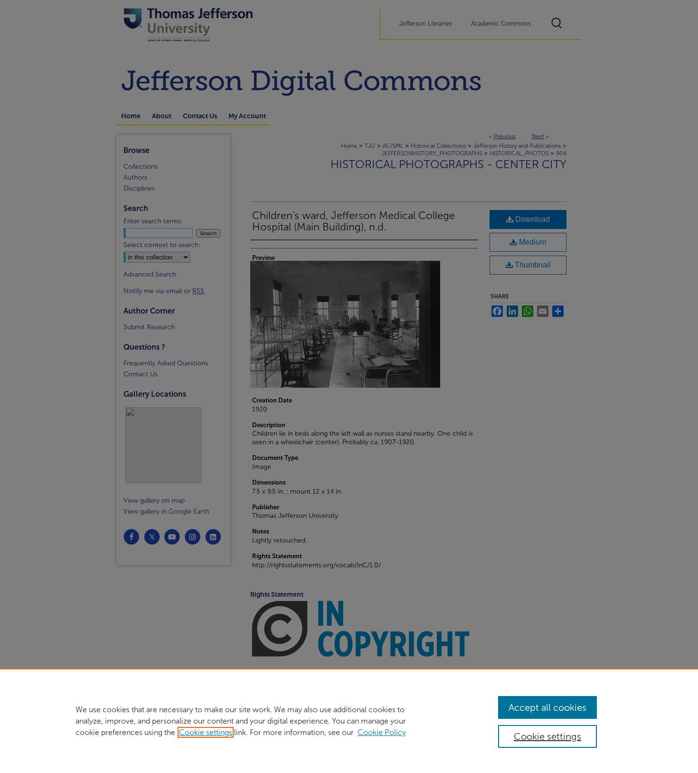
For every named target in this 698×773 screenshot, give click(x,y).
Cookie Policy (382, 732)
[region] (349, 720)
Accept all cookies (547, 707)
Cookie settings (205, 732)
